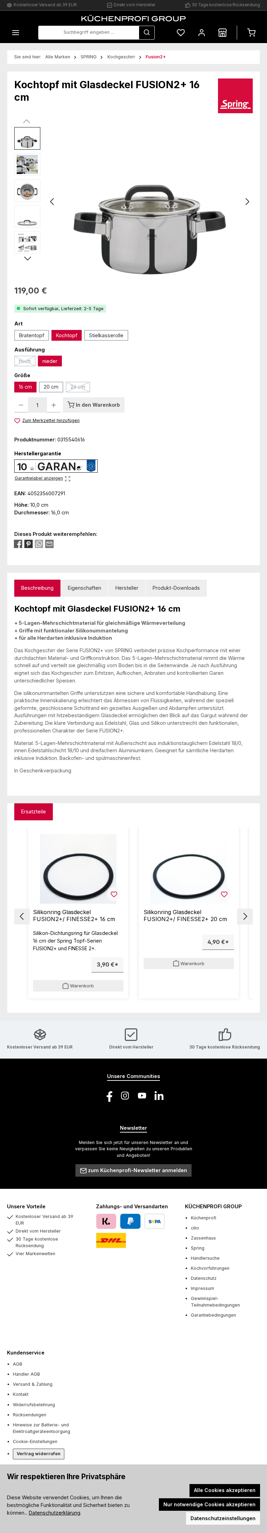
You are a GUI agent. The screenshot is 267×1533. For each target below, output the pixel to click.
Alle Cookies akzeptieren (225, 1490)
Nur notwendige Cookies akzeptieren (209, 1504)
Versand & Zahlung (32, 1384)
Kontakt (21, 1394)
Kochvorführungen (210, 1268)
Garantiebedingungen (213, 1315)
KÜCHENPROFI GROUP (213, 1206)
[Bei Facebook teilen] (18, 544)
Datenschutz (204, 1278)
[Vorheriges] (52, 201)
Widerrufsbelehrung (34, 1404)
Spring (197, 1248)
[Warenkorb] (251, 32)
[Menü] (15, 32)
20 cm (51, 387)
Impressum (202, 1288)
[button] (22, 916)
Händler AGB (26, 1374)
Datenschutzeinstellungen (223, 1518)
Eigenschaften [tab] (84, 588)
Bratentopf (31, 335)
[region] (133, 201)
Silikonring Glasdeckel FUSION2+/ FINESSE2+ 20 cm (185, 915)
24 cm (80, 388)
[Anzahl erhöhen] (53, 405)
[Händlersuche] (222, 32)
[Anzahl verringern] (21, 405)
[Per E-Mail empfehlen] (49, 544)
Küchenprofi (203, 1217)
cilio (195, 1227)
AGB (17, 1364)
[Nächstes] (247, 201)
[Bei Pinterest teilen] (28, 544)
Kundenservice (25, 1353)
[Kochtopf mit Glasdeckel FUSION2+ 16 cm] (150, 201)
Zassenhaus (203, 1238)
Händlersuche (205, 1258)
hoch (27, 362)
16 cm (25, 387)
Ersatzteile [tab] (33, 811)
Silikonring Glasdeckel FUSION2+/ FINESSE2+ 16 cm (74, 915)
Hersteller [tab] (126, 588)
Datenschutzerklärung (54, 1513)
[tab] (37, 588)
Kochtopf (66, 335)
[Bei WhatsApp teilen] (39, 544)
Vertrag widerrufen (38, 1453)
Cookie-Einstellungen (35, 1441)
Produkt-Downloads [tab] (176, 588)
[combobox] (88, 33)
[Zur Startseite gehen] (133, 18)
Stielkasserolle (106, 335)
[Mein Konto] (201, 32)
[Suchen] (147, 33)
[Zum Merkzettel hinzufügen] (114, 894)
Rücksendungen (29, 1414)
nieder (49, 361)
